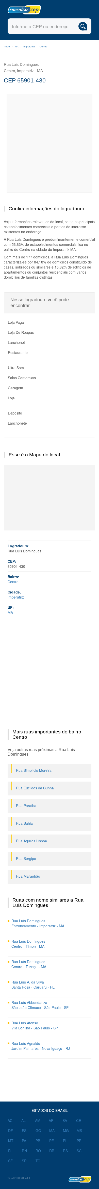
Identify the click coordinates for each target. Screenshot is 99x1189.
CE (78, 1120)
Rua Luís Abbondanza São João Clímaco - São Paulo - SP (40, 1005)
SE (10, 1160)
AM (37, 1120)
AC (10, 1120)
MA (17, 46)
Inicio (7, 46)
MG (66, 1130)
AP (51, 1120)
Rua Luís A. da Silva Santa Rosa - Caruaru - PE (33, 984)
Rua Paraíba (26, 805)
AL (23, 1120)
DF (10, 1130)
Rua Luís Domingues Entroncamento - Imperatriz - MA (37, 923)
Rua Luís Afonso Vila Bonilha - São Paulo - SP (34, 1025)
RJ (10, 1150)
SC (79, 1150)
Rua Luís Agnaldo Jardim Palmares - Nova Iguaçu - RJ (40, 1046)
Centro (43, 46)
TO (38, 1160)
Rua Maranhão (28, 876)
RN (24, 1150)
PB (38, 1140)
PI (64, 1140)
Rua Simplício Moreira (34, 770)
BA (64, 1120)
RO (38, 1150)
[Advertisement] (49, 143)
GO (38, 1130)
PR (79, 1140)
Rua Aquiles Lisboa (31, 840)
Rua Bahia (24, 823)
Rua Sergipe (26, 858)
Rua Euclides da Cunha (35, 787)
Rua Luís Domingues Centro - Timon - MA (28, 944)
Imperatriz (29, 46)
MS (79, 1130)
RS (65, 1150)
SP (24, 1160)
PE (51, 1140)
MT (10, 1140)
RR (51, 1150)
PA (24, 1140)
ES (24, 1130)
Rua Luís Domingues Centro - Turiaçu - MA (28, 964)
